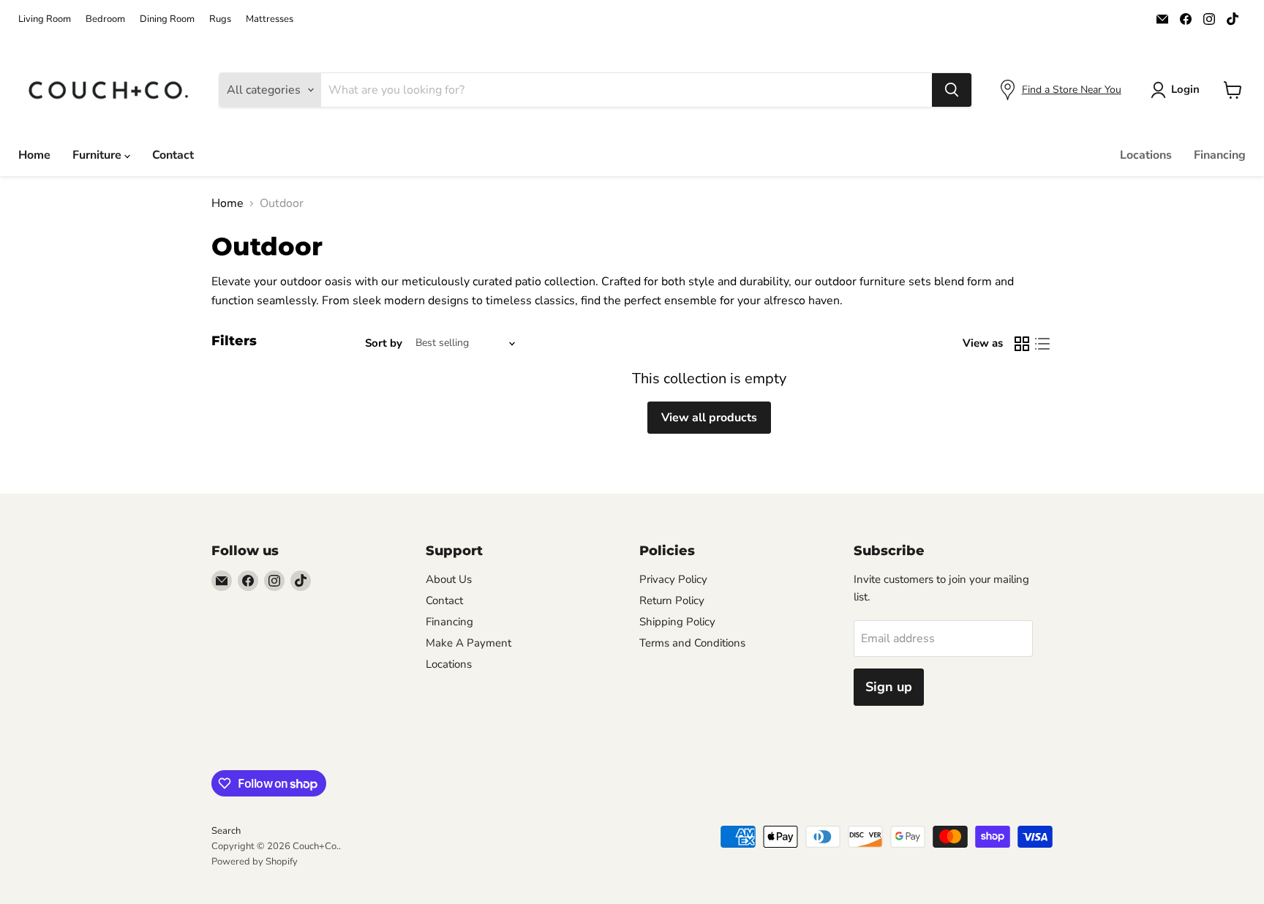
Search (226, 830)
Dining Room (167, 19)
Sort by (383, 343)
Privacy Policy (673, 579)
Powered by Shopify (254, 861)
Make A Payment (468, 643)
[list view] (1042, 344)
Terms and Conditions (692, 643)
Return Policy (671, 600)
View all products (709, 418)
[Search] (951, 90)
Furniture (98, 155)
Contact (173, 155)
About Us (449, 579)
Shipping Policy (677, 621)
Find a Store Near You (1071, 90)
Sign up (888, 687)
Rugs (220, 19)
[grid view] (1022, 344)
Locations (1146, 155)
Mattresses (269, 19)
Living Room (44, 19)
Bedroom (105, 19)
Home (34, 155)
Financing (1220, 155)
